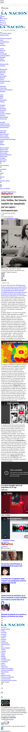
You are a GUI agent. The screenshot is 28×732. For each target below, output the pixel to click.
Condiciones (4, 719)
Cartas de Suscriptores (6, 89)
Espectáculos (12, 192)
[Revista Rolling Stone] (7, 194)
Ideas (1, 142)
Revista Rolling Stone (5, 154)
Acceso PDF (3, 130)
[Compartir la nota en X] (4, 280)
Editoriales (3, 86)
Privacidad (10, 719)
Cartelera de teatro (5, 125)
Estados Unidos (4, 64)
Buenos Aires (3, 69)
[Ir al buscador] (2, 10)
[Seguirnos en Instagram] (2, 693)
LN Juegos (2, 105)
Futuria (2, 48)
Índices (2, 59)
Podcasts (2, 115)
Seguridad (3, 71)
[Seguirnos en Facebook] (2, 684)
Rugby (1, 96)
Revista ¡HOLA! (4, 149)
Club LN (4, 23)
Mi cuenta (4, 25)
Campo (2, 52)
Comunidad (3, 76)
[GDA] (5, 724)
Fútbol (1, 95)
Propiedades (3, 54)
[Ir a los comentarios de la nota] (4, 274)
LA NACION (4, 192)
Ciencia (2, 79)
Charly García (4, 542)
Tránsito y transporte (5, 38)
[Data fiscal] (2, 729)
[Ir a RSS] (2, 697)
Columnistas (3, 88)
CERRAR (2, 0)
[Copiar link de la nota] (2, 278)
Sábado (2, 141)
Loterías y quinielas (5, 113)
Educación (3, 72)
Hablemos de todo (5, 81)
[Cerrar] (24, 27)
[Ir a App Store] (5, 705)
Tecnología (3, 108)
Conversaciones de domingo (8, 139)
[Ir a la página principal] (14, 14)
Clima (1, 40)
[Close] (2, 618)
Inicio (3, 16)
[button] (14, 107)
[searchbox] (13, 30)
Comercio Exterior (5, 55)
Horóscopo (3, 110)
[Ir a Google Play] (5, 702)
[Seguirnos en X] (2, 688)
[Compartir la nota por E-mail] (5, 280)
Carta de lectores (4, 137)
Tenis (1, 98)
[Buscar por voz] (25, 30)
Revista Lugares (4, 151)
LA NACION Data (4, 42)
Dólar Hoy (2, 50)
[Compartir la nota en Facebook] (2, 280)
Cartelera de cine (4, 124)
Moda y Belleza (4, 117)
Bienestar (2, 77)
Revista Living (3, 153)
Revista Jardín (3, 156)
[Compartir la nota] (2, 276)
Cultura (2, 74)
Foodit (3, 20)
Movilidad (2, 57)
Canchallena (3, 100)
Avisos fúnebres (4, 134)
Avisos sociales (4, 136)
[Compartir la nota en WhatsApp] (4, 276)
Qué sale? (2, 122)
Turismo (2, 107)
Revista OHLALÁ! (4, 148)
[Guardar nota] (2, 274)
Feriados (2, 112)
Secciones (4, 18)
